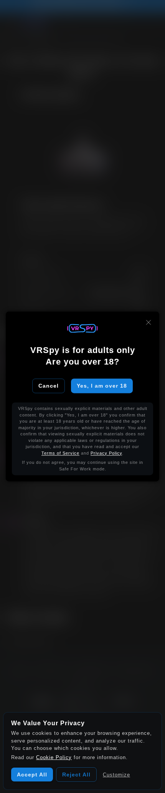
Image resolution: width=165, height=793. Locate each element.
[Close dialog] (148, 322)
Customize (116, 775)
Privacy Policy (106, 453)
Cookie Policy (54, 757)
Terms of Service (60, 453)
